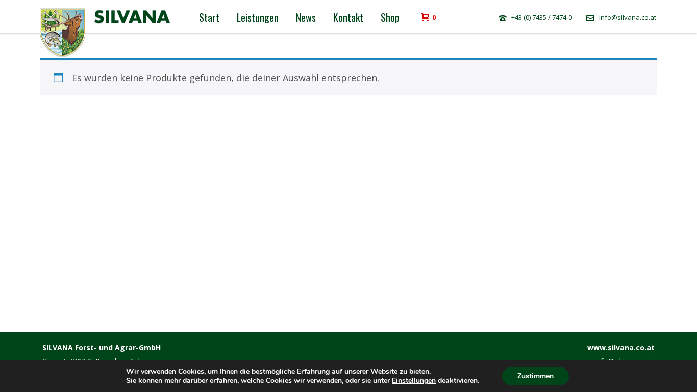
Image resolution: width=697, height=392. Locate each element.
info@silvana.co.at (627, 17)
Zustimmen (535, 376)
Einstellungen (414, 380)
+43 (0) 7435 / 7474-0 (541, 17)
